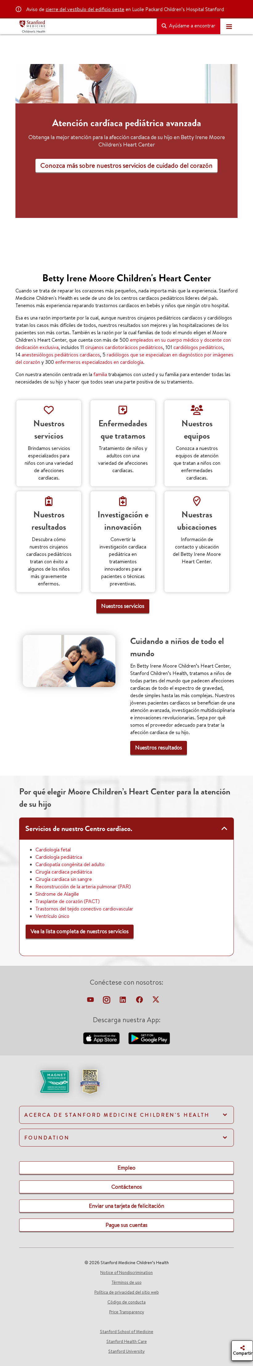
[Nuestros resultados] (69, 661)
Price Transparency (126, 1312)
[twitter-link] (156, 1001)
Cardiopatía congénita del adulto (70, 864)
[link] (122, 606)
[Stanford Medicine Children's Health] (85, 26)
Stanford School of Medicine (126, 1331)
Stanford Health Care (126, 1341)
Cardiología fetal (53, 849)
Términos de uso (127, 1282)
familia (100, 374)
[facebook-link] (140, 1001)
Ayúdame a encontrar (191, 25)
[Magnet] (44, 1081)
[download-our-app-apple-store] (102, 1037)
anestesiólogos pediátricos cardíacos (61, 354)
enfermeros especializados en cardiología (99, 362)
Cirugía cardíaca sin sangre (63, 879)
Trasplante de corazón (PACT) (67, 901)
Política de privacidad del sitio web (126, 1292)
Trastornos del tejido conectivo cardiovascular (84, 908)
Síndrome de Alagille (57, 893)
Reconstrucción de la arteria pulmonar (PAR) (83, 886)
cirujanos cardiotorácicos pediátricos (124, 347)
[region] (126, 164)
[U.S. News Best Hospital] (89, 1081)
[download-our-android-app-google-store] (149, 1037)
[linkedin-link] (123, 1001)
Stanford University (126, 1351)
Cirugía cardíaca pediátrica (63, 871)
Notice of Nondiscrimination (126, 1272)
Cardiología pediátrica (58, 857)
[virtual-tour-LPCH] (91, 1001)
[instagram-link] (107, 1001)
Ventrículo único (52, 916)
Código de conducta (126, 1302)
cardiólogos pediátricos (198, 347)
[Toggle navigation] (229, 26)
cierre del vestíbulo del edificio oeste (85, 9)
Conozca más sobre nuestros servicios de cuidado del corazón (126, 165)
